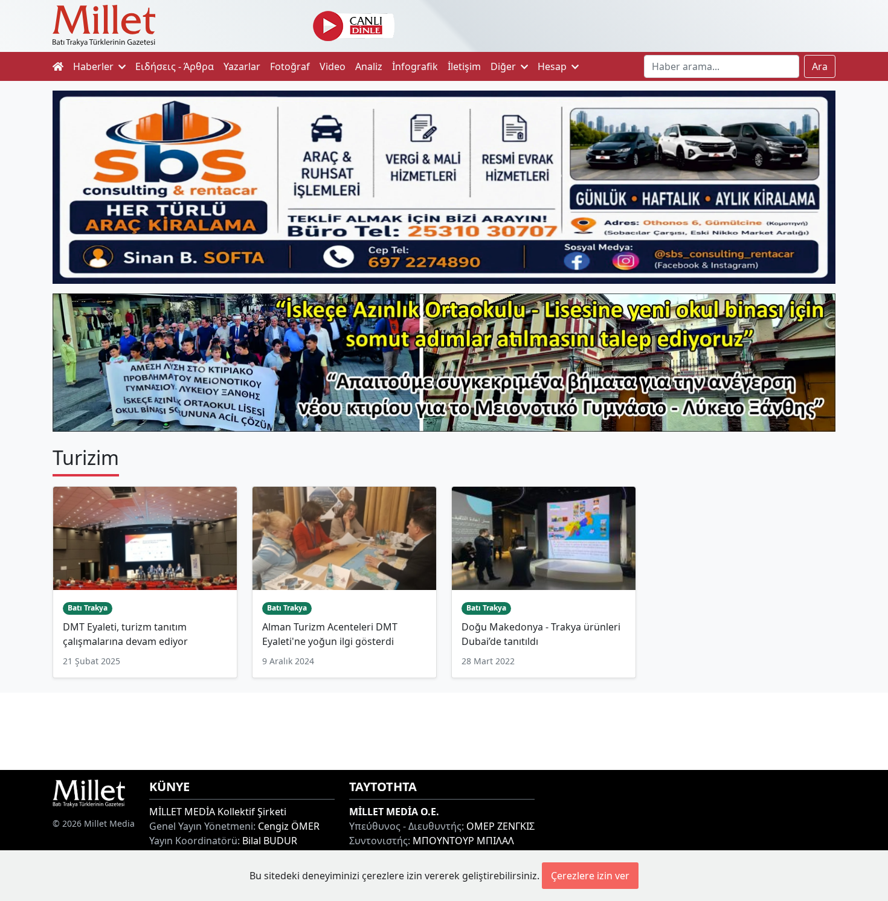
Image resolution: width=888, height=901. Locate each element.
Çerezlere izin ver (590, 875)
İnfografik (415, 66)
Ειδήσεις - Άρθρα (174, 66)
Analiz (368, 66)
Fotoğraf (290, 66)
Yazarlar (242, 66)
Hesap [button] (553, 66)
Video (333, 66)
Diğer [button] (504, 66)
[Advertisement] (444, 729)
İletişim (464, 66)
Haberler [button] (94, 66)
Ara (820, 66)
